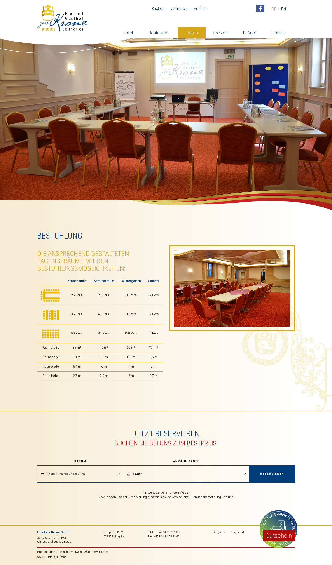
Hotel (127, 32)
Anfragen (179, 8)
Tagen (191, 32)
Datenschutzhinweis (69, 551)
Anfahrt (200, 8)
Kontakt (279, 32)
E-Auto (249, 32)
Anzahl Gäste (186, 461)
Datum (80, 461)
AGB (87, 551)
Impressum (45, 551)
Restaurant (159, 32)
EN (283, 9)
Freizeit (220, 32)
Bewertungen (100, 551)
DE (273, 9)
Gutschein (278, 535)
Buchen (157, 8)
